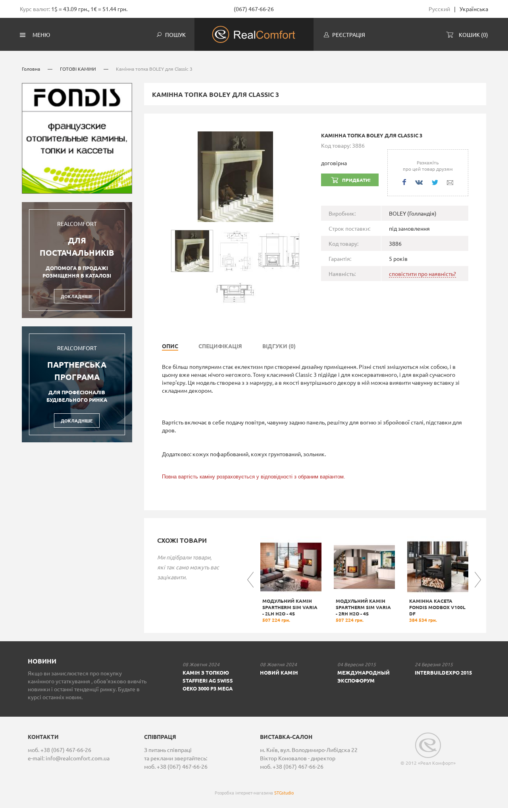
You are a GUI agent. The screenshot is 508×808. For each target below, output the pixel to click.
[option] (290, 579)
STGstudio (284, 792)
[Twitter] (435, 182)
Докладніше (77, 296)
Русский (439, 8)
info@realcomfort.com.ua (78, 758)
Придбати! (356, 180)
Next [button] (478, 580)
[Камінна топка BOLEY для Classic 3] (235, 175)
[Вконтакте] (419, 182)
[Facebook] (404, 182)
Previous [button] (250, 580)
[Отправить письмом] (450, 182)
